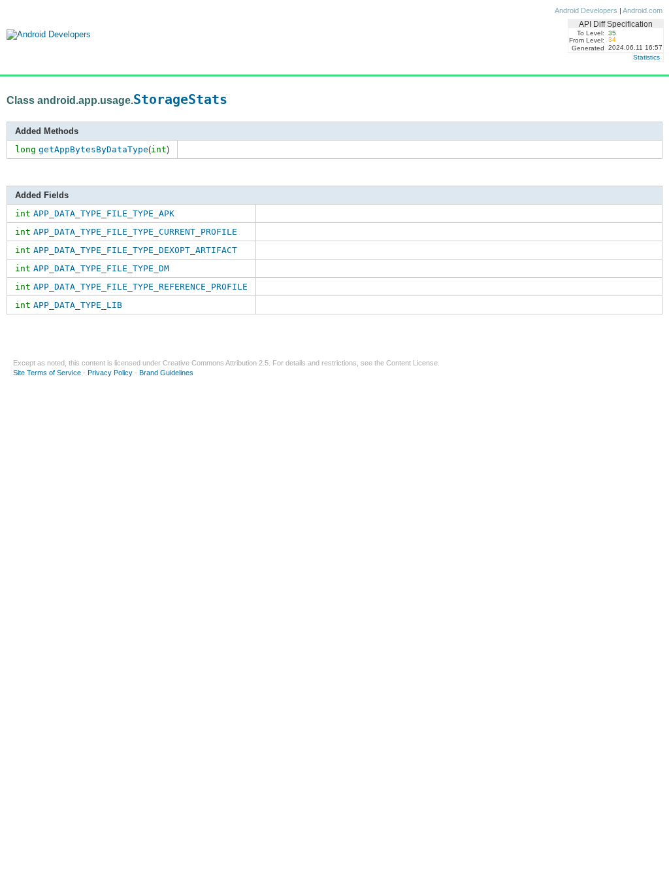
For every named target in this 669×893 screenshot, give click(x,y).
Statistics (646, 57)
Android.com (642, 10)
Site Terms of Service (47, 373)
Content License (412, 363)
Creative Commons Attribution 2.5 (216, 363)
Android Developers (586, 10)
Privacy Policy (110, 373)
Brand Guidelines (166, 373)
